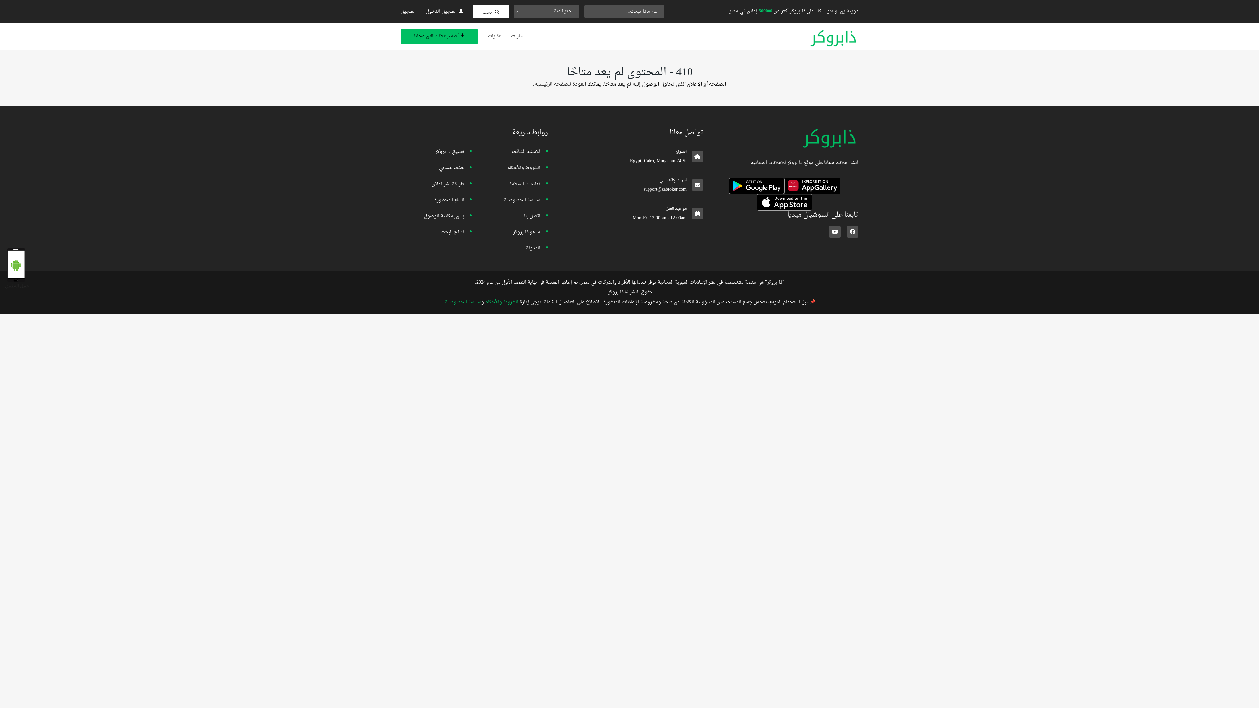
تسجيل (408, 11)
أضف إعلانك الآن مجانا (436, 36)
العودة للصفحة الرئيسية (560, 84)
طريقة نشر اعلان (448, 184)
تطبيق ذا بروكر (449, 152)
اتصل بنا (532, 216)
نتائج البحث (452, 232)
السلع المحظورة (449, 200)
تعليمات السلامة (524, 184)
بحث (487, 12)
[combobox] (546, 11)
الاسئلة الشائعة (525, 152)
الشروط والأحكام (523, 168)
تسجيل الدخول (441, 11)
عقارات (494, 36)
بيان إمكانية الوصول (444, 216)
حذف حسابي (451, 168)
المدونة (533, 248)
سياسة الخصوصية (522, 200)
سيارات (518, 36)
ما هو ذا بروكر (526, 232)
